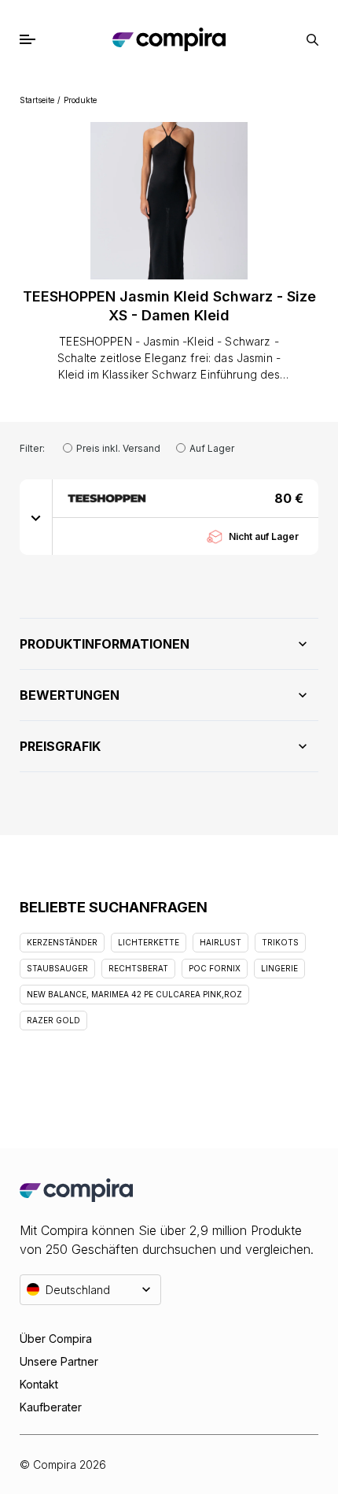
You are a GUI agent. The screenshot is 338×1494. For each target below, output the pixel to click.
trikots (280, 942)
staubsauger (57, 968)
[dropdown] (36, 517)
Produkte (80, 100)
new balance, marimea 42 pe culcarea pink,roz (134, 994)
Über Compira (56, 1338)
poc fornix (215, 968)
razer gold (53, 1020)
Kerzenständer (62, 942)
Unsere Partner (59, 1361)
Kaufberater (51, 1407)
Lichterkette (148, 942)
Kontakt (39, 1384)
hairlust (220, 942)
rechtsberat (138, 968)
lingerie (279, 968)
